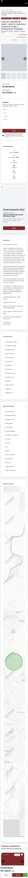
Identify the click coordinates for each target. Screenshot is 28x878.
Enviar (14, 130)
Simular (14, 228)
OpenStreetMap (16, 836)
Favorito (24, 40)
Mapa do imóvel (8, 484)
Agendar (18, 875)
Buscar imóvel (9, 10)
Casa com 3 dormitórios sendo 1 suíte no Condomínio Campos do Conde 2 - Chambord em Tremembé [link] (13, 13)
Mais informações (8, 406)
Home (2, 10)
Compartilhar (15, 40)
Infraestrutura (7, 336)
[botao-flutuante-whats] (25, 875)
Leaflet (10, 836)
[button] (2, 58)
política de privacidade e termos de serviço (14, 136)
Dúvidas (6, 875)
